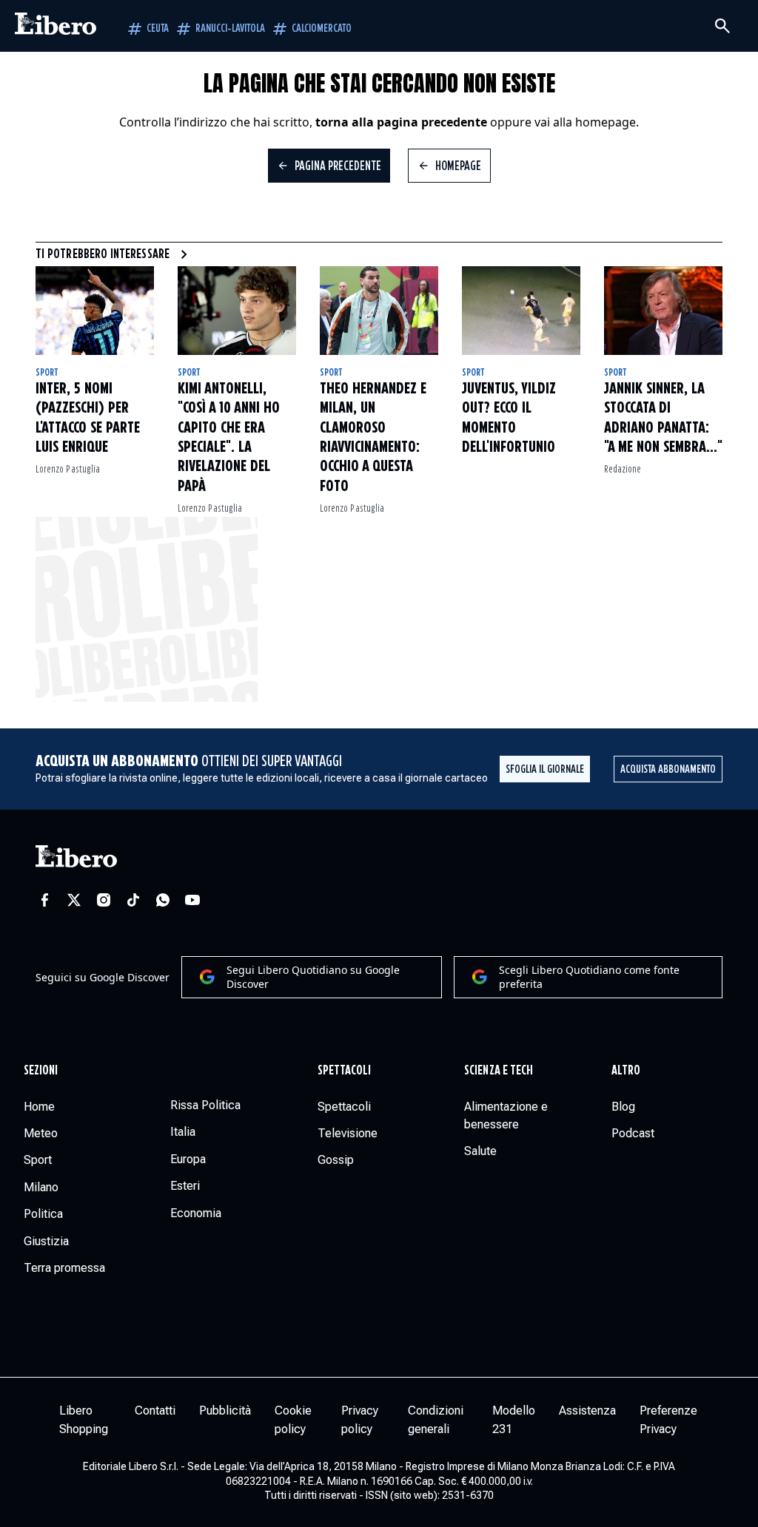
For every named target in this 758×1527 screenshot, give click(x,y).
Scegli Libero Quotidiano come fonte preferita (589, 977)
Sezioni (41, 1071)
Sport (47, 372)
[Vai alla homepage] (55, 26)
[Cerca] (722, 26)
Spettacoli (345, 1071)
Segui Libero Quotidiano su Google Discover (313, 977)
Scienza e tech (498, 1071)
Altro (625, 1071)
